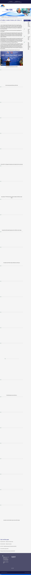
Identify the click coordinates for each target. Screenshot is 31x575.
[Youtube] (13, 568)
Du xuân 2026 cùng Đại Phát (4, 548)
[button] (29, 6)
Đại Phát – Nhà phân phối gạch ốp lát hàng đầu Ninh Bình (8, 546)
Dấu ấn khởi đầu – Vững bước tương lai (29, 31)
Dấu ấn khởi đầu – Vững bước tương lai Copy (6, 541)
